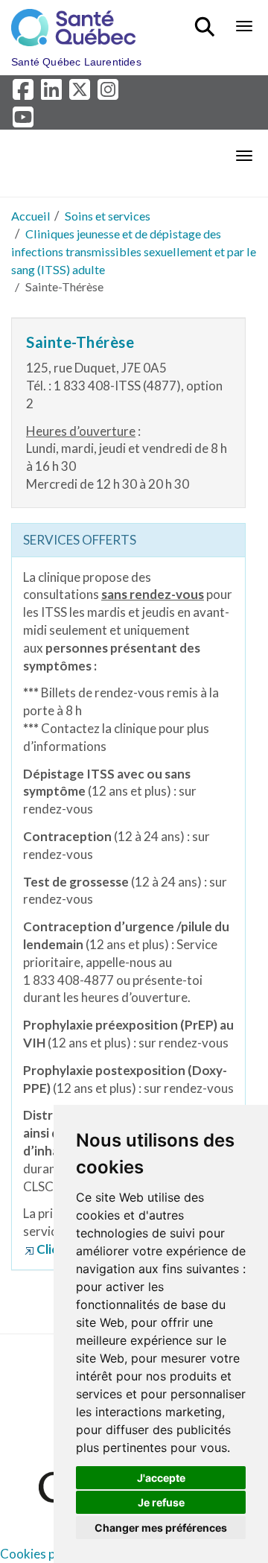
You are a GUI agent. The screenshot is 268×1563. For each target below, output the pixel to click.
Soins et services (107, 216)
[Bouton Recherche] (207, 20)
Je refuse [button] (161, 1502)
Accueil (31, 216)
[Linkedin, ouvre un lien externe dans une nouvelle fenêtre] (53, 93)
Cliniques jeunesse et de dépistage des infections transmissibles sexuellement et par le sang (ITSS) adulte (133, 251)
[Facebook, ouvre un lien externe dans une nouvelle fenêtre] (25, 93)
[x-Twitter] (82, 93)
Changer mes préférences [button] (161, 1527)
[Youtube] (24, 120)
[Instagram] (109, 93)
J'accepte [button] (161, 1477)
